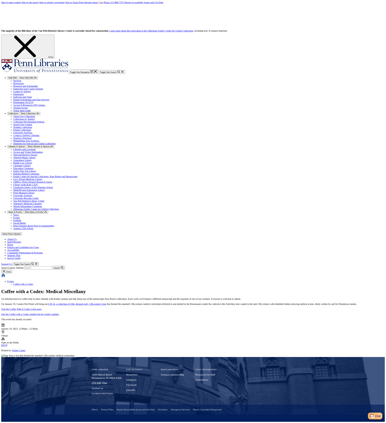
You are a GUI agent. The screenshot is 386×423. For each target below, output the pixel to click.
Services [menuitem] (17, 80)
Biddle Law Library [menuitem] (22, 163)
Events (10, 281)
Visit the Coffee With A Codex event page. (21, 309)
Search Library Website (12, 268)
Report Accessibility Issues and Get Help (143, 2)
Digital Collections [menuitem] (22, 130)
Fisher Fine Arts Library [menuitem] (24, 171)
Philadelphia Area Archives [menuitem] (26, 141)
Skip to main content (11, 2)
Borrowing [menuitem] (18, 83)
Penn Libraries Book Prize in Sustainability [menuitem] (33, 226)
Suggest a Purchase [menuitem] (22, 138)
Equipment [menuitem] (18, 94)
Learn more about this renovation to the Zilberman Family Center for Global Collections (151, 31)
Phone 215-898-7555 (114, 2)
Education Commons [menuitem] (23, 168)
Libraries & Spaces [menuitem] (16, 146)
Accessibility (13, 250)
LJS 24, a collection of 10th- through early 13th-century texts (77, 304)
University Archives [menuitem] (22, 132)
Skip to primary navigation (52, 2)
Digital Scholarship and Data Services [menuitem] (31, 99)
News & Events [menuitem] (15, 212)
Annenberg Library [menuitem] (22, 160)
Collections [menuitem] (13, 113)
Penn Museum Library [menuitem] (24, 193)
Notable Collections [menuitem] (22, 127)
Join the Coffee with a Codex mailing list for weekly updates (30, 314)
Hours (10, 244)
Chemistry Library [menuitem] (22, 165)
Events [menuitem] (16, 217)
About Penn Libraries (11, 234)
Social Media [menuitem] (19, 223)
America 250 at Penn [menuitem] (23, 228)
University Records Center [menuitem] (26, 198)
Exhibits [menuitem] (17, 220)
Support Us (6, 264)
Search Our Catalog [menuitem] (22, 124)
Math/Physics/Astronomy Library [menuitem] (29, 190)
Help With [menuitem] (12, 78)
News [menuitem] (16, 215)
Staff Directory (14, 242)
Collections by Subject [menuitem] (24, 119)
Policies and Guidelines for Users (23, 247)
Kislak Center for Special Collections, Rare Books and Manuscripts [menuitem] (45, 176)
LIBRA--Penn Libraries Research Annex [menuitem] (32, 182)
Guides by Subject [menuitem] (22, 91)
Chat (100, 2)
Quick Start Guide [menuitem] (22, 110)
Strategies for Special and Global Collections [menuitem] (34, 143)
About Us (12, 239)
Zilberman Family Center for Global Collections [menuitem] (36, 209)
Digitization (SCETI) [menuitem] (23, 102)
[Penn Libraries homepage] (35, 72)
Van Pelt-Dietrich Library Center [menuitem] (28, 201)
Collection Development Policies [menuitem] (28, 122)
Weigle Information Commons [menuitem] (27, 206)
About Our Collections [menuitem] (24, 116)
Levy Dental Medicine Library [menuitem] (27, 179)
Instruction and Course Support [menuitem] (28, 89)
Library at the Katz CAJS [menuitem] (25, 184)
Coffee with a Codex (23, 284)
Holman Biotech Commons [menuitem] (26, 174)
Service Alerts (14, 258)
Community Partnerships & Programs (25, 253)
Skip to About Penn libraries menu (81, 2)
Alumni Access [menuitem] (20, 108)
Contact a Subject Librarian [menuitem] (26, 135)
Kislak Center (18, 350)
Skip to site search (30, 2)
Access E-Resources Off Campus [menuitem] (29, 105)
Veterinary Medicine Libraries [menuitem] (27, 203)
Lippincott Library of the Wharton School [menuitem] (33, 187)
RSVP (4, 345)
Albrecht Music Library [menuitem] (24, 157)
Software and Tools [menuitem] (22, 97)
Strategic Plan (13, 255)
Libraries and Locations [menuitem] (24, 149)
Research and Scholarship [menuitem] (25, 86)
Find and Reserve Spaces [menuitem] (25, 155)
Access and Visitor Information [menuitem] (28, 152)
